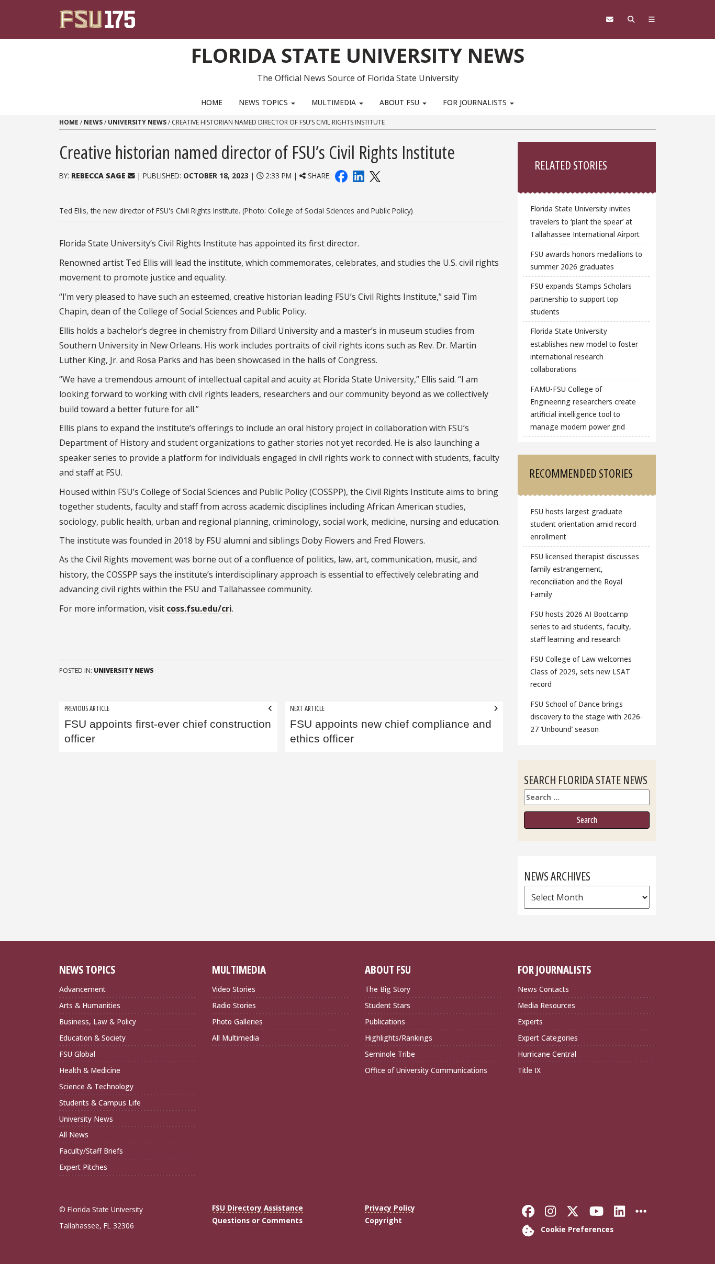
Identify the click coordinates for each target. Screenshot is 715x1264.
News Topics (264, 102)
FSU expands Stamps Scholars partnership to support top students (581, 298)
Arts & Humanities (89, 1005)
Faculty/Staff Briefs (91, 1151)
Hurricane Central (547, 1054)
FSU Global (77, 1054)
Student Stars (387, 1005)
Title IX (529, 1070)
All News (73, 1134)
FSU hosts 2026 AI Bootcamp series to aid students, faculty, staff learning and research (580, 626)
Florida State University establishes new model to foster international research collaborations (584, 350)
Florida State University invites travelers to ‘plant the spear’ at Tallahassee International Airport (585, 221)
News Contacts (543, 989)
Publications (385, 1021)
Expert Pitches (83, 1167)
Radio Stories (234, 1005)
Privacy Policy (390, 1208)
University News (137, 122)
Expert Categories (548, 1038)
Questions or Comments (257, 1220)
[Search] (631, 19)
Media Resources (546, 1005)
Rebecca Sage (98, 175)
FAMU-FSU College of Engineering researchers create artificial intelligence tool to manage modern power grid (583, 408)
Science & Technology (96, 1086)
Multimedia (334, 102)
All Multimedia (235, 1038)
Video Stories (233, 989)
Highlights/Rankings (398, 1038)
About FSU (400, 102)
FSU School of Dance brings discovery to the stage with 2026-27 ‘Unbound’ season (586, 716)
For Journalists (476, 102)
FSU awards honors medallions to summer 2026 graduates (586, 260)
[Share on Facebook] (341, 175)
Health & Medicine (89, 1070)
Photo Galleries (237, 1021)
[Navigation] (652, 19)
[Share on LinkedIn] (358, 175)
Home (211, 102)
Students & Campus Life (100, 1103)
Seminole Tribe (390, 1054)
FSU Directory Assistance (257, 1208)
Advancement (82, 989)
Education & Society (92, 1038)
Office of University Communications (426, 1070)
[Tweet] (374, 175)
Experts (530, 1021)
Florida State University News (357, 55)
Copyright (383, 1220)
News (93, 122)
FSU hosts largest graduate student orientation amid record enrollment (583, 523)
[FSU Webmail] (609, 19)
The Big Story (387, 989)
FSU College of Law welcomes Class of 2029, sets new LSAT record (581, 671)
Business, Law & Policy (97, 1021)
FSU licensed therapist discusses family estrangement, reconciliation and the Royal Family (584, 575)
